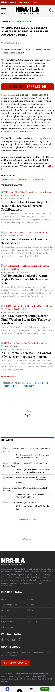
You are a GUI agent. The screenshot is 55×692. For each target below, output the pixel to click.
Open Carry (24, 180)
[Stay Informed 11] (27, 519)
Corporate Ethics (8, 621)
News (3, 199)
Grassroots (5, 610)
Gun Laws (31, 599)
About (4, 616)
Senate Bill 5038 (8, 95)
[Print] (31, 690)
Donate (34, 2)
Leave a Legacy (33, 621)
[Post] (19, 690)
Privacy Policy (7, 627)
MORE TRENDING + (8, 376)
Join (20, 2)
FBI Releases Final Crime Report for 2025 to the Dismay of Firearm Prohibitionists (26, 205)
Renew (26, 2)
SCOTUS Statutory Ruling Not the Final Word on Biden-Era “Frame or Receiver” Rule (26, 319)
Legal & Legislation (23, 22)
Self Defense (39, 180)
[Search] (51, 10)
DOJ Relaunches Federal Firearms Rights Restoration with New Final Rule (25, 279)
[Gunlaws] (27, 539)
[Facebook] (7, 690)
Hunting (30, 604)
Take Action (32, 610)
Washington (8, 180)
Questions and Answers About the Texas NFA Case (24, 241)
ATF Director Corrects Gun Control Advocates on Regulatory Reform (26, 355)
